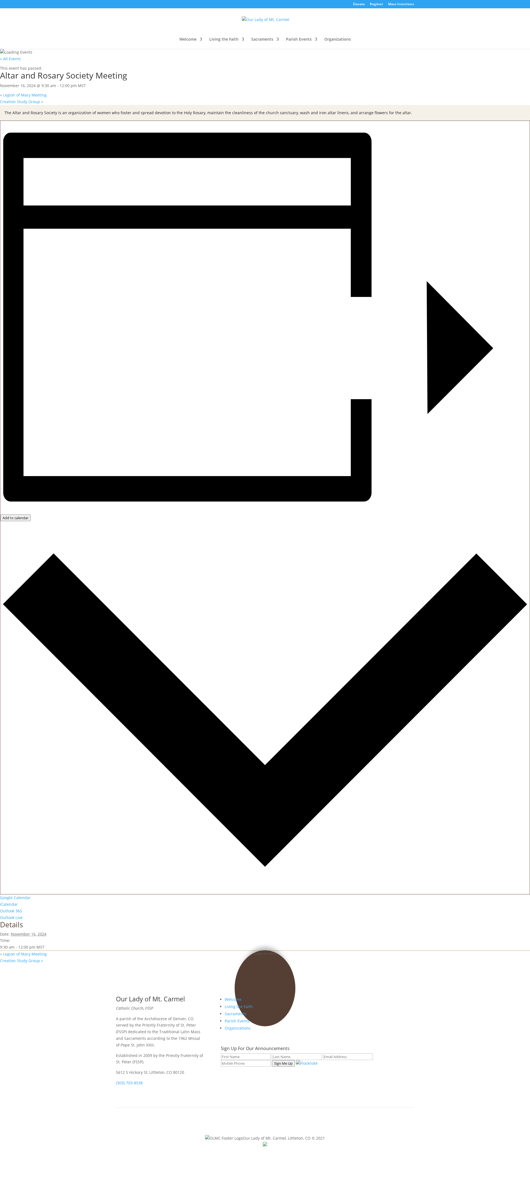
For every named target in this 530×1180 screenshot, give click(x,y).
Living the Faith (224, 39)
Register (376, 4)
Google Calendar (15, 897)
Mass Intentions (401, 4)
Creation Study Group (21, 101)
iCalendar (9, 904)
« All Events (10, 58)
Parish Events (299, 39)
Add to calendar (15, 517)
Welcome (188, 39)
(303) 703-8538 (129, 1082)
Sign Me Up (283, 1063)
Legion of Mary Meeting (23, 95)
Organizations (337, 39)
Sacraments (262, 39)
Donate (359, 4)
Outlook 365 (11, 910)
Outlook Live (11, 917)
